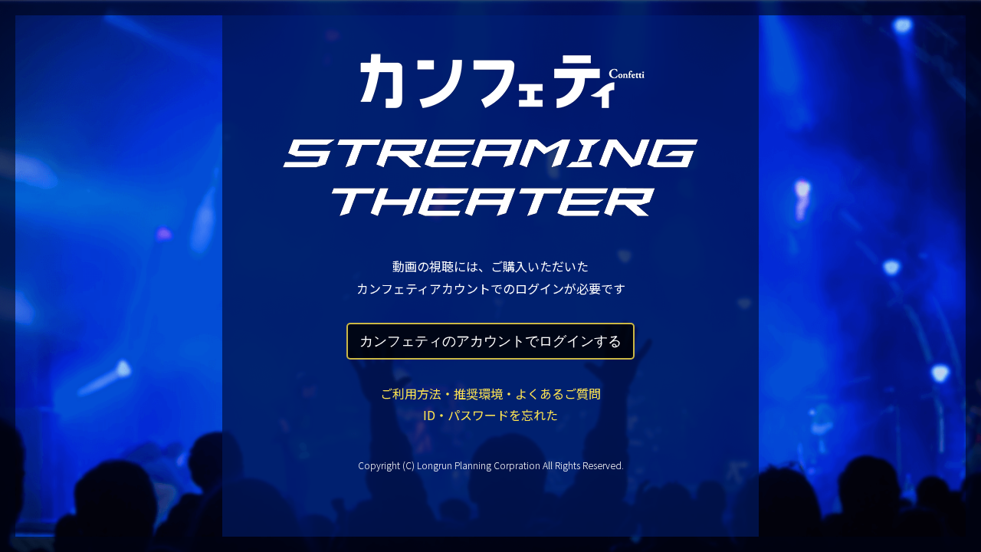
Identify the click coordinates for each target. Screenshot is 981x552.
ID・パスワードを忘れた (490, 415)
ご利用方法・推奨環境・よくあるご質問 (490, 393)
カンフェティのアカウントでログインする (490, 341)
